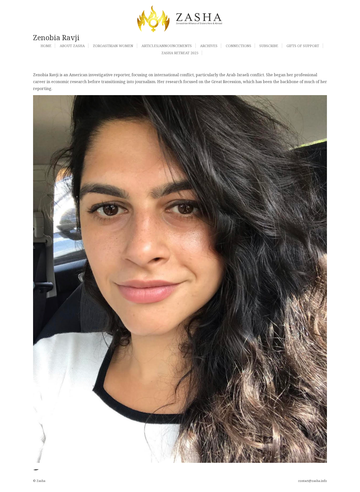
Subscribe (268, 45)
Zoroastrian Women (113, 45)
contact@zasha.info (312, 481)
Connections (238, 45)
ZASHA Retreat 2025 (179, 52)
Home (46, 45)
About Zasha (72, 45)
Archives (208, 45)
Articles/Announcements (167, 45)
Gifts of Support (303, 45)
